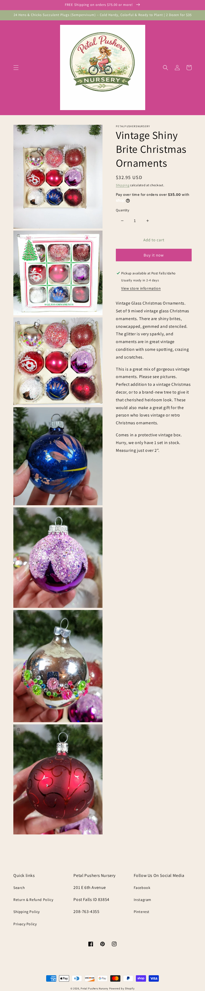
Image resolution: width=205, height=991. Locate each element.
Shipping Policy (26, 911)
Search (19, 887)
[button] (16, 67)
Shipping (122, 185)
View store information (141, 288)
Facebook (142, 887)
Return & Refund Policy (33, 899)
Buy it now (154, 255)
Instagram (142, 899)
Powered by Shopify (122, 988)
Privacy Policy (25, 924)
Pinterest (141, 911)
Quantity (122, 210)
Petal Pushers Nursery (94, 988)
